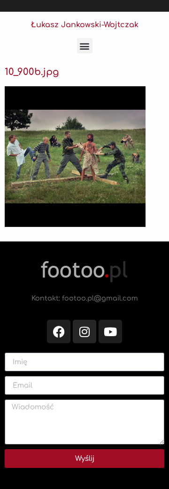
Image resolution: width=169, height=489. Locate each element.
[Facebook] (58, 331)
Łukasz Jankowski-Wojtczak (84, 25)
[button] (84, 45)
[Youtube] (110, 331)
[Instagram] (84, 331)
